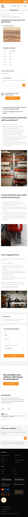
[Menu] (25, 6)
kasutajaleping (19, 443)
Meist (2, 474)
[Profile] (15, 6)
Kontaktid (15, 471)
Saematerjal (18, 455)
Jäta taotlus (11, 383)
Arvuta (14, 355)
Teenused (15, 474)
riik (5, 332)
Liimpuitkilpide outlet (20, 460)
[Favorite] (12, 6)
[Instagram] (2, 495)
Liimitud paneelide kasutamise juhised (10, 286)
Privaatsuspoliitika (5, 509)
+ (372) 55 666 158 (6, 479)
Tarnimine (3, 469)
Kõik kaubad (18, 462)
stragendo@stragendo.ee (19, 484)
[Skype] (9, 495)
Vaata (25, 1)
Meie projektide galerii (6, 506)
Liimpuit (3, 457)
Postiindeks (7, 338)
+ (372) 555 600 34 (19, 479)
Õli (15, 457)
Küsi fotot (13, 98)
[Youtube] (6, 495)
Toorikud (3, 460)
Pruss (2, 462)
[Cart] (18, 6)
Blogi (14, 469)
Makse (2, 471)
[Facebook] (4, 495)
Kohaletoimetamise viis (10, 345)
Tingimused (3, 511)
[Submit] (25, 438)
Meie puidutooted (5, 455)
